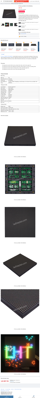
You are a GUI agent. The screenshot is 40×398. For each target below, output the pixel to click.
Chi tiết (2, 54)
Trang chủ (2, 3)
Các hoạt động (7, 389)
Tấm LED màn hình (7, 3)
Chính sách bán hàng (17, 389)
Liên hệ (12, 389)
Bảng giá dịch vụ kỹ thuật (5, 390)
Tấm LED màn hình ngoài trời (17, 3)
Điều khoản (2, 389)
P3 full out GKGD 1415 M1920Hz (7, 56)
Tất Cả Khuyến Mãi (23, 33)
